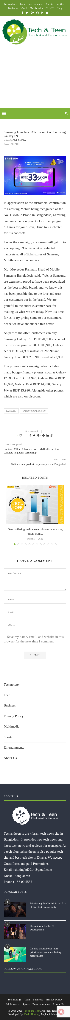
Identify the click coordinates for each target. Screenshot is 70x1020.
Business (13, 8)
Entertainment (35, 4)
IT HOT (50, 8)
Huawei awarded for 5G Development (42, 928)
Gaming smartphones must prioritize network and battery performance (45, 952)
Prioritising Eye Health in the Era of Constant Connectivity (48, 905)
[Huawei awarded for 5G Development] (15, 931)
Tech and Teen (19, 140)
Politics (60, 4)
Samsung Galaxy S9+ (34, 411)
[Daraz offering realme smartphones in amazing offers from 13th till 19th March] (35, 504)
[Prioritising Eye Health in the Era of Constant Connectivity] (15, 909)
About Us (10, 758)
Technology (10, 4)
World (24, 8)
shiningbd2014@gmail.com (33, 869)
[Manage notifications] (61, 1012)
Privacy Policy (14, 716)
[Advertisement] (35, 80)
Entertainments (14, 747)
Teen (22, 4)
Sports (49, 4)
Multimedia (36, 8)
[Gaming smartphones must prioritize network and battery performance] (15, 954)
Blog (59, 8)
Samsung (11, 411)
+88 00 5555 (23, 882)
